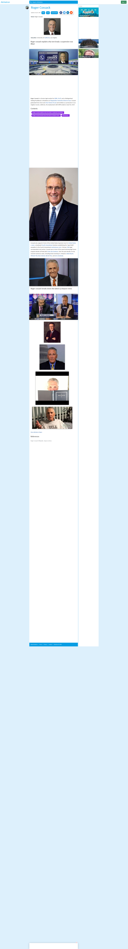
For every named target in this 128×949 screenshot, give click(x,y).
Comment (54, 12)
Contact (50, 626)
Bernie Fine (49, 238)
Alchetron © (58, 626)
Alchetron (5, 2)
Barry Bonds (41, 238)
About (34, 626)
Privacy (45, 626)
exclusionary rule (56, 230)
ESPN (55, 98)
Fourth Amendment (47, 228)
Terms (40, 626)
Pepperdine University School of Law (61, 100)
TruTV (59, 98)
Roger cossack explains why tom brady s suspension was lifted (48, 112)
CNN (68, 230)
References (65, 115)
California (47, 37)
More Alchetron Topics (36, 415)
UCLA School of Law (50, 102)
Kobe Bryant (70, 236)
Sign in (124, 2)
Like (48, 12)
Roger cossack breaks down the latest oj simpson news (46, 115)
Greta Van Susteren (52, 234)
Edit (43, 12)
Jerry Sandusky (59, 238)
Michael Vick (34, 238)
